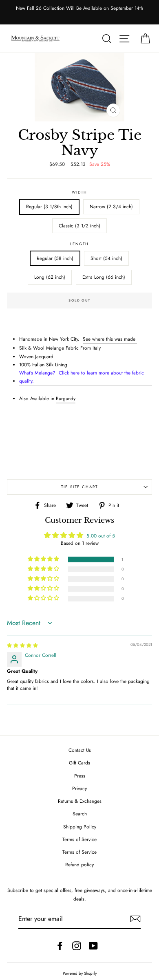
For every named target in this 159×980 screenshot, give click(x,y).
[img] (22, 645)
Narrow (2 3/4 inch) (111, 206)
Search (80, 813)
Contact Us (79, 750)
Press (79, 775)
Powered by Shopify (80, 973)
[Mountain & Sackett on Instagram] (76, 945)
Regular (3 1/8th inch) (49, 206)
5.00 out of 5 (100, 535)
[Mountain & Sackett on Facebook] (59, 945)
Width (79, 192)
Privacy (79, 788)
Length (79, 244)
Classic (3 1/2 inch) (79, 225)
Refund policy (79, 864)
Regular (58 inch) (55, 258)
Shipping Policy (79, 826)
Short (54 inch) (106, 258)
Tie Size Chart (79, 487)
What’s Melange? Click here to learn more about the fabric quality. (81, 376)
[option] (79, 8)
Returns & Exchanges (80, 800)
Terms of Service (79, 839)
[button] (44, 559)
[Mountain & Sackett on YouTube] (93, 945)
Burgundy (65, 398)
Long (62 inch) (49, 276)
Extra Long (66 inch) (103, 276)
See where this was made (109, 338)
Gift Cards (79, 762)
